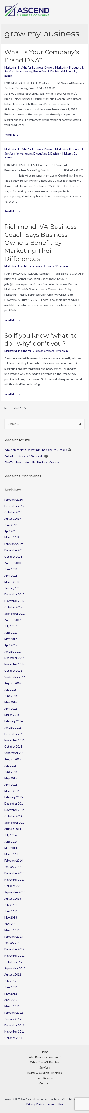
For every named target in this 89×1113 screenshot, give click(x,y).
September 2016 (14, 677)
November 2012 (14, 955)
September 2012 (14, 968)
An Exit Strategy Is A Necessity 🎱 (26, 456)
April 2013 (10, 924)
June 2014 (11, 841)
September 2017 (14, 613)
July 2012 (10, 981)
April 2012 (10, 999)
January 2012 (13, 1019)
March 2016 (12, 714)
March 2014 (12, 854)
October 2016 (13, 670)
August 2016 (12, 683)
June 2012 (11, 987)
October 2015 (13, 746)
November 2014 (14, 810)
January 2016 (13, 727)
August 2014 (12, 828)
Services (44, 1067)
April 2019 (10, 531)
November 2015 (14, 740)
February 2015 (13, 797)
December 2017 (14, 594)
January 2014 (13, 867)
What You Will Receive (44, 1062)
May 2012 (10, 993)
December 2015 (14, 734)
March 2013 (12, 930)
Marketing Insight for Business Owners (29, 67)
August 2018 (12, 563)
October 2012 (13, 962)
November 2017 (14, 600)
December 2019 (14, 506)
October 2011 (13, 1038)
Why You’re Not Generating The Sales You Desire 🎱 (37, 449)
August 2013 (12, 898)
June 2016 (11, 696)
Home (44, 1052)
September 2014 (14, 822)
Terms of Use (54, 1104)
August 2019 (12, 518)
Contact (44, 1083)
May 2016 (10, 702)
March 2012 (12, 1006)
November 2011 (14, 1031)
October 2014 (13, 816)
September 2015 (14, 753)
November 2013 (14, 879)
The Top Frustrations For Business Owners (31, 462)
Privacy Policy (35, 1104)
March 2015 (12, 791)
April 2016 (10, 708)
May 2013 (10, 917)
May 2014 (10, 848)
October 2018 (13, 556)
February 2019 (13, 543)
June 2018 (11, 569)
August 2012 (12, 974)
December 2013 (14, 873)
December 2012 (14, 949)
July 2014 (10, 835)
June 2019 (11, 525)
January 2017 (13, 651)
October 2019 (13, 512)
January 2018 (13, 588)
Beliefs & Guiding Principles (44, 1073)
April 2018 (10, 575)
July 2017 (10, 626)
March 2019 (12, 537)
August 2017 (12, 620)
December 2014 (14, 803)
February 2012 (13, 1012)
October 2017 (13, 607)
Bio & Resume (44, 1078)
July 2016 (10, 689)
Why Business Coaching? (45, 1057)
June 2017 (11, 632)
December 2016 (14, 657)
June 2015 (11, 771)
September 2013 (14, 892)
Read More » (12, 134)
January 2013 (13, 942)
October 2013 (13, 885)
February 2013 (13, 936)
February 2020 (13, 499)
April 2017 (10, 645)
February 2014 (13, 860)
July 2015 (10, 765)
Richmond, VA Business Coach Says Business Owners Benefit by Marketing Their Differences (40, 243)
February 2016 (13, 721)
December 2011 (14, 1025)
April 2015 (10, 784)
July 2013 (10, 905)
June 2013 (11, 911)
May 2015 (10, 778)
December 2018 (14, 550)
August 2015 (12, 759)
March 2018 (12, 582)
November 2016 (14, 664)
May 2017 (10, 639)
